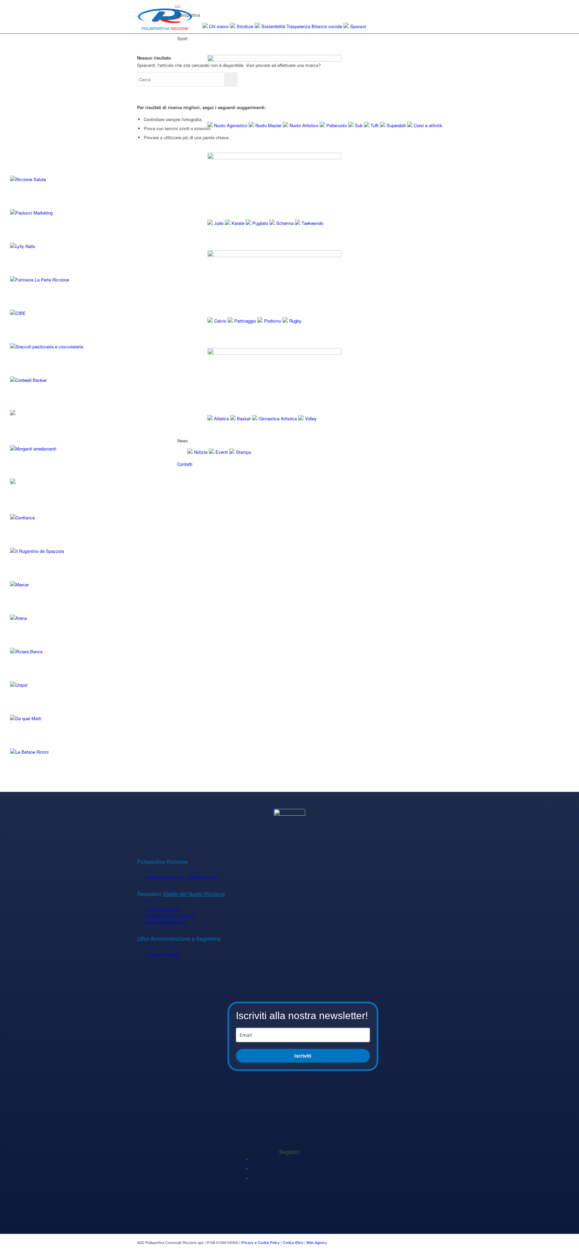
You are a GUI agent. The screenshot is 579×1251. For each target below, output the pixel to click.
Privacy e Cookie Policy (260, 1242)
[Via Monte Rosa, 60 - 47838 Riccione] (141, 877)
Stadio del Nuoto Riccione (194, 894)
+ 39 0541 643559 (162, 954)
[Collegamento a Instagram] (253, 1178)
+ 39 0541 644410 (162, 910)
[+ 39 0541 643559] (141, 955)
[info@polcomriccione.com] (141, 916)
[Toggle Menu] (177, 7)
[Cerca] (179, 474)
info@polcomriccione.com (170, 916)
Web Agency (316, 1242)
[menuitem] (309, 474)
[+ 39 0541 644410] (141, 910)
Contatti (184, 464)
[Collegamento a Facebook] (253, 1159)
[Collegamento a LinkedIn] (253, 1169)
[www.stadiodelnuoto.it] (141, 922)
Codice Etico (293, 1242)
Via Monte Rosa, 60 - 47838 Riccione (181, 877)
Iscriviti (302, 1056)
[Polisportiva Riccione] (165, 16)
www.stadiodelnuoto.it (166, 922)
